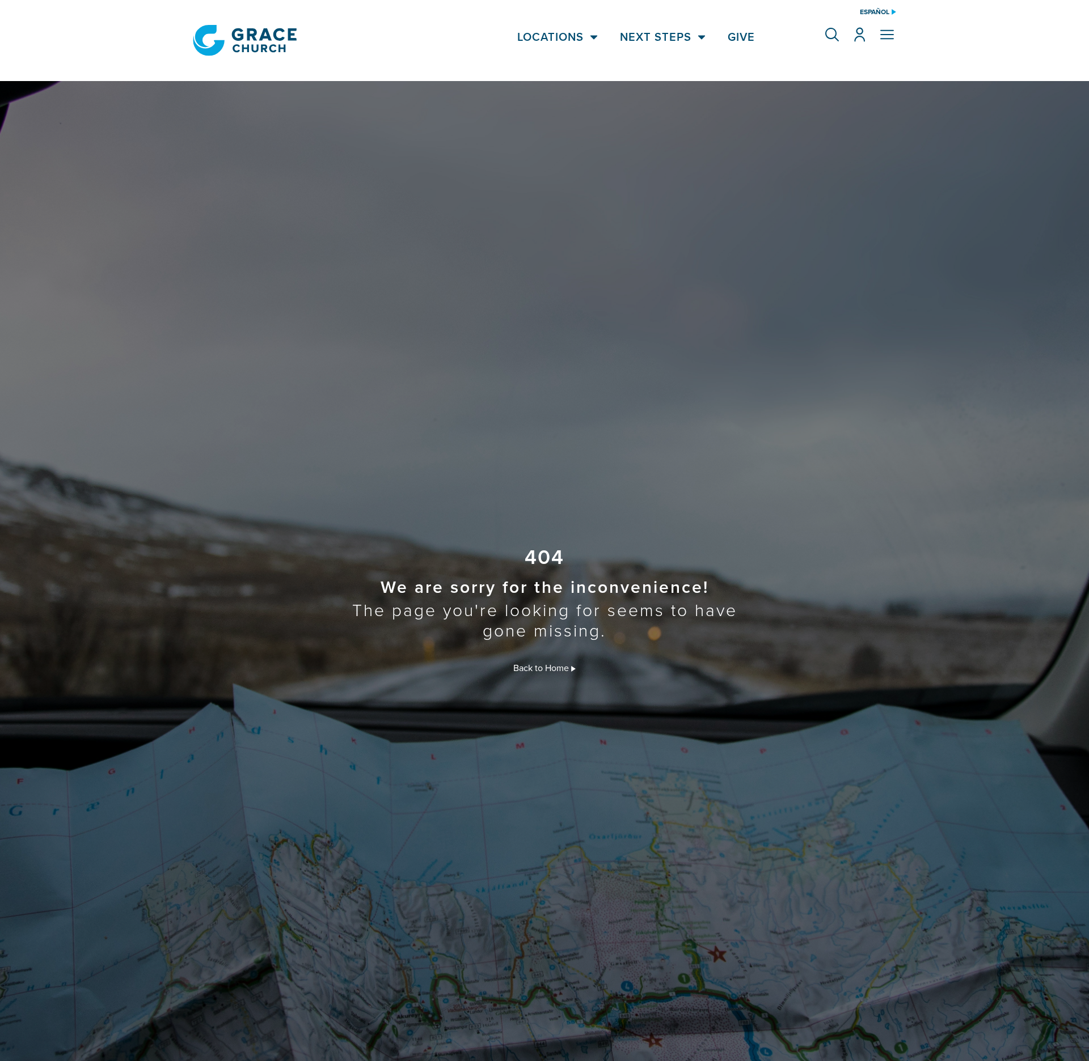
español (874, 11)
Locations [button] (550, 37)
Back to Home (542, 667)
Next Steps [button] (655, 37)
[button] (832, 35)
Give (741, 37)
